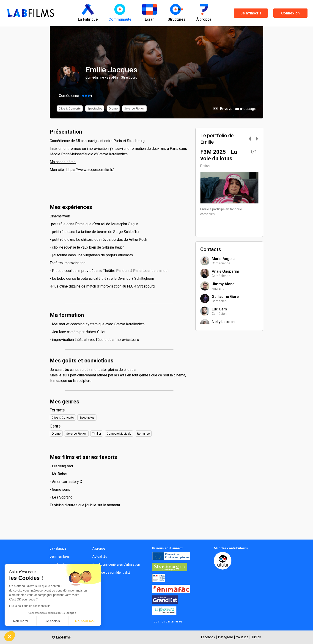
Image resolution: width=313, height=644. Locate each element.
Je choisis (53, 621)
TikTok (256, 637)
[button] (9, 636)
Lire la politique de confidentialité (29, 606)
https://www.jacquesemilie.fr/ (90, 169)
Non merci (20, 621)
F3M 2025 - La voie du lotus (218, 155)
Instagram (225, 637)
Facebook (208, 637)
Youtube (242, 637)
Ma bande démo (63, 162)
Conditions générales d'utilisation (116, 564)
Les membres (60, 556)
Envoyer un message (237, 108)
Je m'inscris (250, 13)
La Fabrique (58, 548)
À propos (98, 548)
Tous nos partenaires (167, 621)
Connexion (290, 13)
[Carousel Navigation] (251, 139)
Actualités (99, 556)
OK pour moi (85, 621)
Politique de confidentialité (111, 572)
